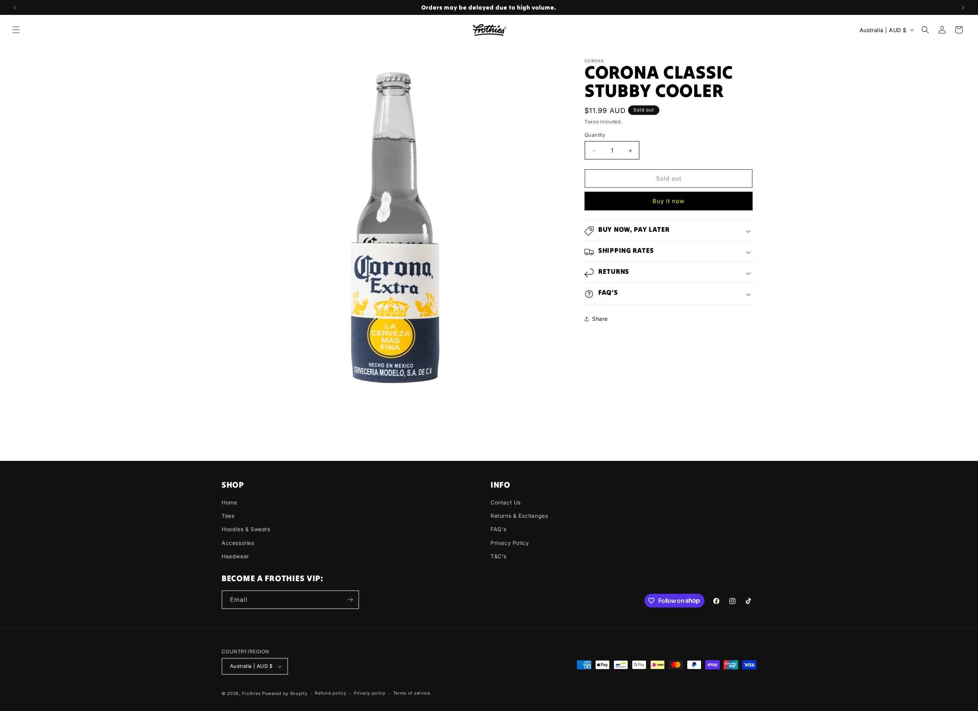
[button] (16, 29)
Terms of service (411, 693)
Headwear (235, 556)
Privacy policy (369, 693)
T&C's (499, 556)
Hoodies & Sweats (246, 529)
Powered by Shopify (285, 693)
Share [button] (600, 319)
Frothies (251, 693)
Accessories (238, 543)
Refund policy (330, 693)
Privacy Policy (510, 543)
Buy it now (669, 201)
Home (229, 502)
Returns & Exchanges (519, 515)
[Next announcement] (963, 7)
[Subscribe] (350, 599)
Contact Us (506, 502)
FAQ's (499, 529)
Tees (228, 515)
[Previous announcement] (14, 7)
